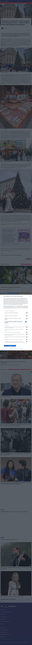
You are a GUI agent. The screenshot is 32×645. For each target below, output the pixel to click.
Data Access (16, 348)
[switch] (26, 312)
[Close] (30, 296)
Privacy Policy (21, 348)
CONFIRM (10, 345)
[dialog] (16, 322)
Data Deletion (11, 348)
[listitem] (16, 310)
